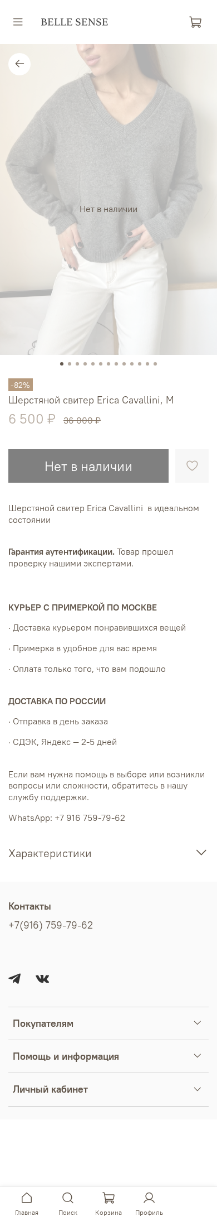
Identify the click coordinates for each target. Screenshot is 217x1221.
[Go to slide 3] (77, 364)
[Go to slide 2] (69, 364)
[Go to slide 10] (132, 364)
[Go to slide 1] (61, 364)
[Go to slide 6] (100, 364)
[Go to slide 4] (85, 364)
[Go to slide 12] (147, 364)
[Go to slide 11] (139, 364)
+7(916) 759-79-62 (50, 925)
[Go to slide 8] (116, 364)
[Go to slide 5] (93, 364)
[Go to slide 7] (108, 364)
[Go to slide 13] (155, 364)
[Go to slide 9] (124, 364)
